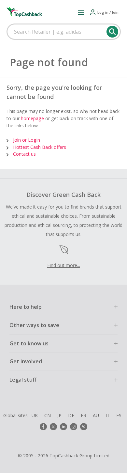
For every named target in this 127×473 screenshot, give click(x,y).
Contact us (24, 154)
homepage (32, 118)
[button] (81, 12)
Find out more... (63, 265)
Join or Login (26, 140)
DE (71, 415)
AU (96, 415)
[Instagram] (73, 426)
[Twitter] (53, 426)
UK (35, 415)
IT (108, 415)
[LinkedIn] (63, 426)
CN (47, 415)
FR (83, 415)
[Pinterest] (83, 426)
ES (118, 415)
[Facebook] (43, 426)
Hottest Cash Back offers (39, 147)
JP (59, 415)
